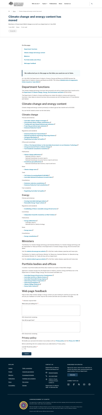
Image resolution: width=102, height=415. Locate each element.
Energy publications (30, 220)
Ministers (27, 56)
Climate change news (31, 169)
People (10, 371)
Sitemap (24, 385)
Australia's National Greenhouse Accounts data (38, 177)
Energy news (28, 230)
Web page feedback (30, 63)
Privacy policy (60, 341)
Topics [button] (44, 3)
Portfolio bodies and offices (32, 60)
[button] (91, 4)
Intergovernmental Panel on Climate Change (38, 147)
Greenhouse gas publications (33, 161)
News (60, 3)
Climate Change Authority (32, 284)
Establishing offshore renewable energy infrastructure (41, 209)
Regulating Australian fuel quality (35, 139)
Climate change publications (33, 154)
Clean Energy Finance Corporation (35, 280)
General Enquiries (53, 372)
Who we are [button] (35, 3)
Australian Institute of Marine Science (36, 277)
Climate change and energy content (34, 52)
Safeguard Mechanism (31, 137)
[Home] (16, 2)
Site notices (25, 382)
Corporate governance (28, 371)
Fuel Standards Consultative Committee (36, 148)
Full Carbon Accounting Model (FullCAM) (37, 175)
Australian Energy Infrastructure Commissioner (39, 275)
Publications (53, 3)
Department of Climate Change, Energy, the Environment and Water (44, 92)
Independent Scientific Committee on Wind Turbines (40, 215)
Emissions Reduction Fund (32, 128)
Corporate (13, 31)
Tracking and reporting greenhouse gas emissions (39, 124)
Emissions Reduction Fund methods (35, 133)
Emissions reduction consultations (35, 183)
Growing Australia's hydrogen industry (36, 201)
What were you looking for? (29, 303)
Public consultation (27, 368)
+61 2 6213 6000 (53, 376)
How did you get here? (28, 320)
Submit (27, 353)
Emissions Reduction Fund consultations (36, 185)
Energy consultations (31, 236)
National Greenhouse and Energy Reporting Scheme (40, 135)
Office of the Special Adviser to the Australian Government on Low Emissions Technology (51, 145)
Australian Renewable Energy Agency (36, 279)
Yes (25, 348)
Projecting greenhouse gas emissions (36, 126)
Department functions (30, 49)
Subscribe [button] (72, 374)
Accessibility (11, 385)
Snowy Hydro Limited (31, 286)
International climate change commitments (37, 122)
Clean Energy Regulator (32, 282)
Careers (10, 368)
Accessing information (28, 375)
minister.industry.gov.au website (37, 259)
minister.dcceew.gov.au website (37, 251)
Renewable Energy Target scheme (35, 203)
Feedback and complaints (29, 378)
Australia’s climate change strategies (36, 120)
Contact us (67, 3)
